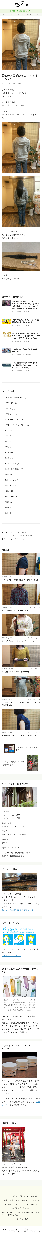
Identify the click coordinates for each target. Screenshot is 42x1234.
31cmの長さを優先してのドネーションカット (19, 735)
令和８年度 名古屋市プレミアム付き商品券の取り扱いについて (26, 321)
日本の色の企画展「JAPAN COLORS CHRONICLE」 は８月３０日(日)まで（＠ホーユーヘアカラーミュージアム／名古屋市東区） (25, 305)
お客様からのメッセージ (14, 398)
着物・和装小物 (10, 485)
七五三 (7, 442)
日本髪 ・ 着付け (8, 1200)
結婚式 (7, 491)
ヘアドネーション (28, 14)
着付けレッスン (10, 480)
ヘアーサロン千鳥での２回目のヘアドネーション (20, 580)
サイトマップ (34, 1200)
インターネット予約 (21, 1219)
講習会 (7, 502)
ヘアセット (9, 414)
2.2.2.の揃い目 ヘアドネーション (15, 610)
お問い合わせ (23, 1196)
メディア (8, 436)
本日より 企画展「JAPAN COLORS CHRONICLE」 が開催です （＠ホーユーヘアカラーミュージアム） (26, 335)
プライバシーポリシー (12, 1204)
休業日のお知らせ (22, 1200)
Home (4, 14)
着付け (7, 474)
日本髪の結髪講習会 (12, 469)
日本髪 (7, 458)
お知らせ (8, 409)
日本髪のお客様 (10, 464)
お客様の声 (9, 403)
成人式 (7, 453)
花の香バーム (10, 496)
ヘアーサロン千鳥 (14, 14)
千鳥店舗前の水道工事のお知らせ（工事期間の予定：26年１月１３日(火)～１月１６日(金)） (25, 365)
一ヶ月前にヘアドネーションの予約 (15, 672)
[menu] (38, 2)
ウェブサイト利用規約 (29, 1204)
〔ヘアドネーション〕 (11, 956)
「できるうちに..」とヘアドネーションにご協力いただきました (21, 703)
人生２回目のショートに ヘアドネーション (18, 641)
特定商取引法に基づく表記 (21, 1208)
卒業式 (7, 447)
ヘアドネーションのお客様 (15, 425)
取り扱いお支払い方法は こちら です (17, 910)
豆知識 (7, 507)
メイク (7, 430)
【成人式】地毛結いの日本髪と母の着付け (13, 763)
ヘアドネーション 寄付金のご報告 (27, 748)
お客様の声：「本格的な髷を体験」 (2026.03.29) (25, 350)
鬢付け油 (8, 513)
